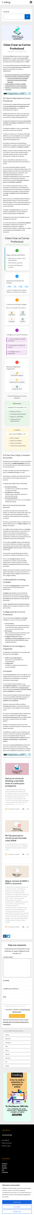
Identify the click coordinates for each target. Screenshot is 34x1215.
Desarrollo (7, 1058)
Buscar (6, 12)
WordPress (8, 1038)
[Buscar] (27, 16)
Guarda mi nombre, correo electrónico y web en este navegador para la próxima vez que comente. (17, 1005)
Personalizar (17, 1207)
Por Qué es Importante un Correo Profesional (17, 74)
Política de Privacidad (7, 1143)
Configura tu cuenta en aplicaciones (15, 638)
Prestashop (8, 1042)
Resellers (4, 1168)
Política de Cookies (6, 1145)
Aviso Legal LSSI (5, 1140)
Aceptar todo (17, 1202)
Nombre (6, 980)
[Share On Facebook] (5, 936)
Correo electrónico (11, 989)
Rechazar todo (17, 1211)
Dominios (7, 1054)
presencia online (23, 687)
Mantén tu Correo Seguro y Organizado (16, 87)
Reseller (7, 1066)
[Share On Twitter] (8, 936)
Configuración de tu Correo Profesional (16, 85)
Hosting (7, 1035)
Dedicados (5, 1172)
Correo (7, 1050)
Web (4, 997)
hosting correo (15, 585)
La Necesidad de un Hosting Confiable (15, 84)
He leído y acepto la (18, 1011)
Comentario (8, 957)
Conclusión (8, 89)
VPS (6, 1062)
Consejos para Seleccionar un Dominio (17, 78)
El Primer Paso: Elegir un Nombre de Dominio (17, 76)
